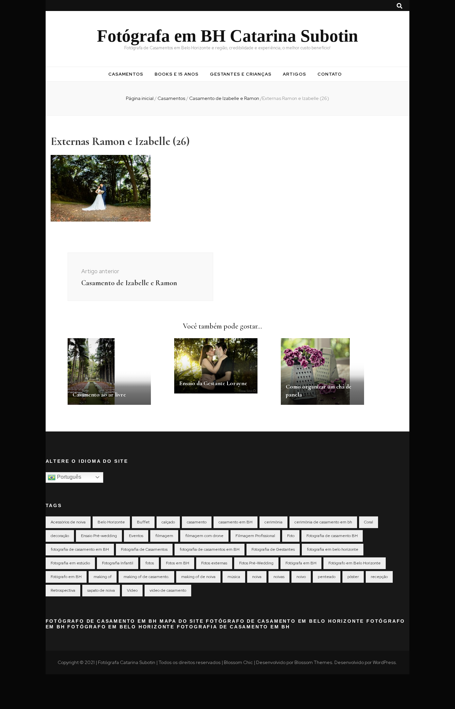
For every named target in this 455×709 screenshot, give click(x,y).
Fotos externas (214, 563)
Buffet (143, 522)
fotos (149, 563)
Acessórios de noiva (68, 522)
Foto (290, 535)
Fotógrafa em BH (300, 563)
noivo (301, 576)
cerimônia (273, 522)
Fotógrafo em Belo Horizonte (354, 563)
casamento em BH (235, 522)
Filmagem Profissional (255, 535)
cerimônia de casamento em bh (323, 522)
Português (68, 477)
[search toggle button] (399, 6)
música (234, 576)
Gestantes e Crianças (241, 74)
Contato (329, 74)
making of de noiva (198, 576)
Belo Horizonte (111, 522)
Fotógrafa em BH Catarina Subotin (227, 35)
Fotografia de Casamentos (144, 549)
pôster (353, 576)
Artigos (294, 74)
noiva (256, 576)
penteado (326, 576)
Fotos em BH (177, 563)
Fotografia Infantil (117, 563)
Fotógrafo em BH (66, 576)
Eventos (136, 535)
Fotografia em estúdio (70, 563)
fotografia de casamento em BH (80, 549)
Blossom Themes (313, 662)
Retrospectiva (63, 590)
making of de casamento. (146, 576)
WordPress (384, 662)
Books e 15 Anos (177, 74)
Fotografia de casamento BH (332, 535)
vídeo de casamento (168, 590)
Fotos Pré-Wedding (256, 563)
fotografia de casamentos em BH (209, 549)
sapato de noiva (101, 590)
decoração (60, 535)
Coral (368, 522)
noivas (278, 576)
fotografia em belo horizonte (332, 549)
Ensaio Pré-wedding (99, 535)
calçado (168, 522)
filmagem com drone (204, 535)
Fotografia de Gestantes (273, 549)
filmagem (164, 535)
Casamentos (125, 74)
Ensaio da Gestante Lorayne (213, 383)
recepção (379, 576)
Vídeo (132, 590)
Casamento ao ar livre (99, 394)
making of (103, 576)
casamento (197, 522)
